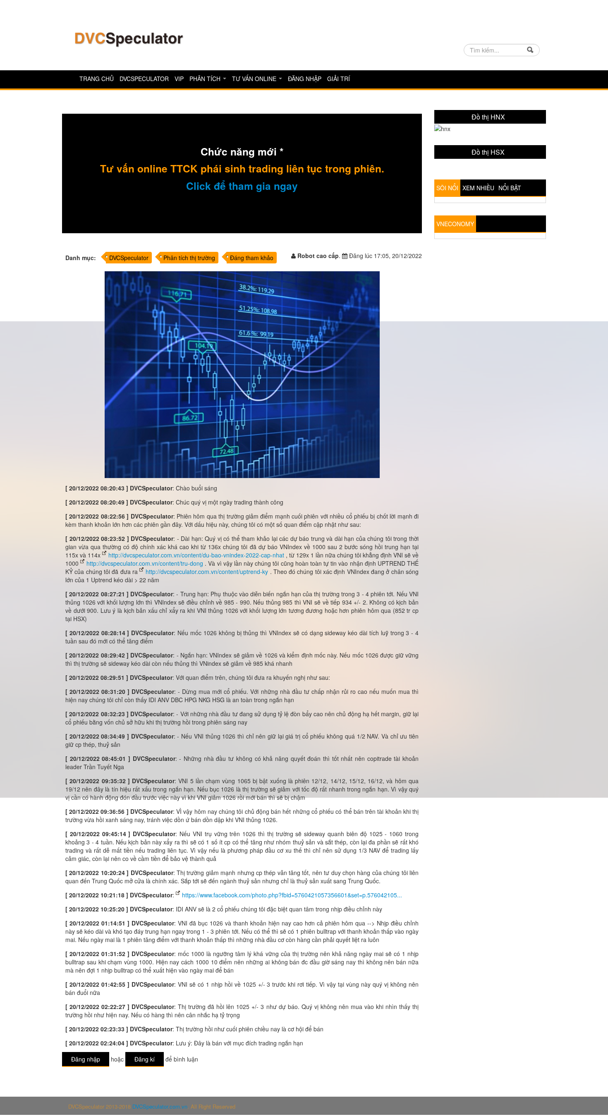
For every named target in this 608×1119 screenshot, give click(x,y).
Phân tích (205, 78)
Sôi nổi (447, 253)
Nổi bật (509, 253)
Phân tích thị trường (189, 257)
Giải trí (338, 78)
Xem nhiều (478, 253)
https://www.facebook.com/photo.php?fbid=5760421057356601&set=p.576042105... (292, 895)
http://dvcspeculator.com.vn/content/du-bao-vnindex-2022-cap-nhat (196, 555)
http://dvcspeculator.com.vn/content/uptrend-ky (207, 571)
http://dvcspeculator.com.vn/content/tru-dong (144, 563)
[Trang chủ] (128, 38)
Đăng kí (144, 1059)
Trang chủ (96, 78)
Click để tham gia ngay (242, 185)
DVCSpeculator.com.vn (159, 1106)
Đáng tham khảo (251, 257)
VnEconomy (455, 289)
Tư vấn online (255, 78)
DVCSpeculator (144, 78)
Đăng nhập (304, 78)
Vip (179, 78)
